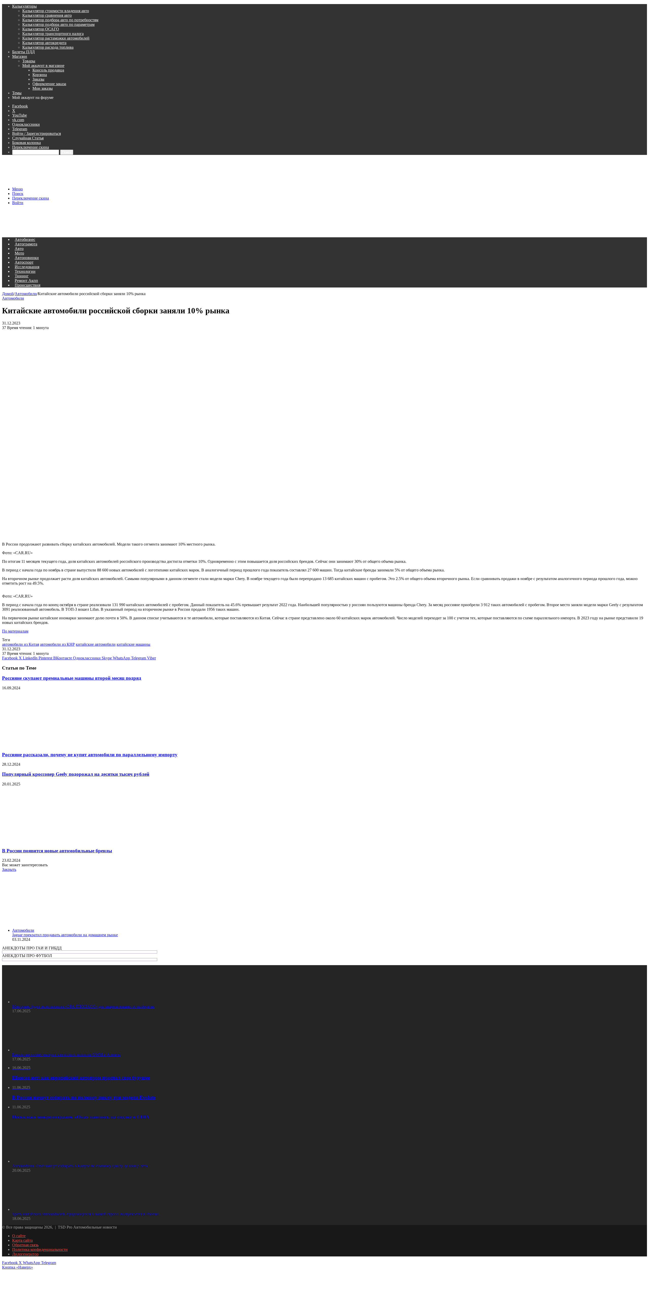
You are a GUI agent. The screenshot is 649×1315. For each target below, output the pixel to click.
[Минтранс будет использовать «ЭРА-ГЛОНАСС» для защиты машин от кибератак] (40, 1002)
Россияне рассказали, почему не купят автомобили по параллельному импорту (89, 754)
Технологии (25, 271)
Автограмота (26, 244)
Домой (8, 294)
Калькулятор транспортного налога (53, 33)
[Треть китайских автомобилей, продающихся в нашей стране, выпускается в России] (40, 1209)
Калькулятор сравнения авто (47, 15)
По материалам (15, 631)
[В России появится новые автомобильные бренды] (51, 841)
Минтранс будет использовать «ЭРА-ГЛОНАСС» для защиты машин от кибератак (83, 1006)
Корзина (39, 75)
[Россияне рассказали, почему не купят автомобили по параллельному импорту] (51, 745)
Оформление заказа (49, 84)
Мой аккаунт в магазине (43, 65)
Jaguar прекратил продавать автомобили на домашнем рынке (65, 935)
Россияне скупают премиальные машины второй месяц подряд (71, 678)
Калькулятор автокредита (44, 43)
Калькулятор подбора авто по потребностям (60, 20)
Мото (19, 253)
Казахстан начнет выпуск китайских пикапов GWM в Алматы (66, 1054)
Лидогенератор (25, 1254)
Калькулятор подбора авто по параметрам (58, 24)
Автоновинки (27, 258)
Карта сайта (22, 1240)
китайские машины (133, 644)
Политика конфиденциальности (40, 1249)
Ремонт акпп (26, 280)
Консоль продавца (48, 70)
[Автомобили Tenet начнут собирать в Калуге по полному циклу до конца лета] (40, 1161)
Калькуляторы (24, 6)
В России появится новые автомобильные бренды (57, 850)
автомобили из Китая (20, 644)
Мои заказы (42, 88)
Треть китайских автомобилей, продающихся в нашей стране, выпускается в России (85, 1214)
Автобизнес (25, 239)
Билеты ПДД (23, 52)
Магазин (19, 56)
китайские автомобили (96, 644)
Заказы (38, 79)
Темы (17, 93)
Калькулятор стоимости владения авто (55, 11)
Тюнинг (22, 276)
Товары (28, 61)
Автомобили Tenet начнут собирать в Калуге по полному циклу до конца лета (80, 1166)
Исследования (27, 267)
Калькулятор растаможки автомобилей (55, 38)
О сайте (19, 1236)
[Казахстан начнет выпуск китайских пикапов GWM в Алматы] (40, 1050)
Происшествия (27, 285)
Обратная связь (25, 1245)
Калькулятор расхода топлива (48, 47)
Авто (19, 248)
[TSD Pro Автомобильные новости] (90, 180)
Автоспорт (24, 262)
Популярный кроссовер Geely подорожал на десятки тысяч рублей (75, 774)
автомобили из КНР (57, 644)
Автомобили (26, 294)
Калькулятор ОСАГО (40, 29)
